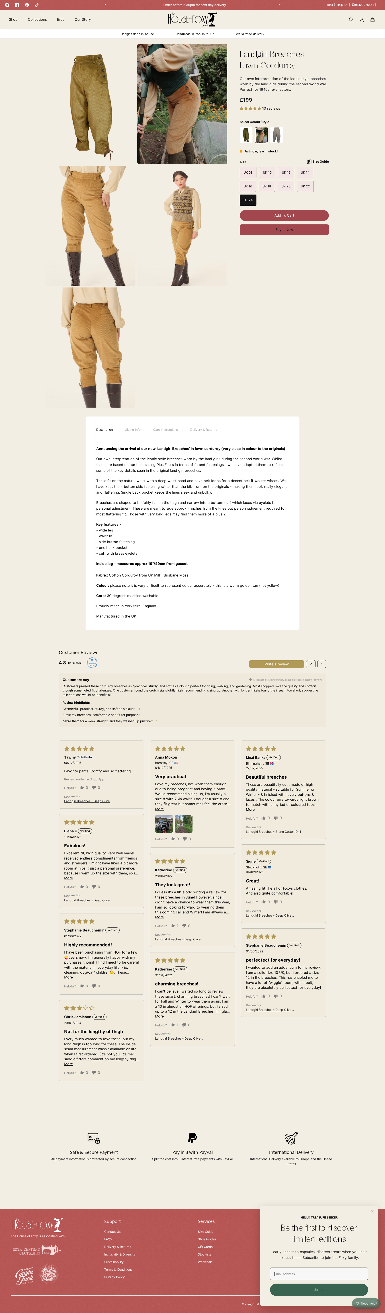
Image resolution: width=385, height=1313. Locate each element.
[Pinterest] (27, 5)
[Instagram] (7, 5)
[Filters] (310, 664)
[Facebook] (17, 5)
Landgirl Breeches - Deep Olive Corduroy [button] (87, 801)
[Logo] (192, 19)
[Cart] (372, 20)
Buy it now (284, 230)
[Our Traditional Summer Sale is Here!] (192, 5)
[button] (251, 108)
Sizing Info (133, 429)
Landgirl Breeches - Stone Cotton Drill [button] (273, 831)
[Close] (372, 1211)
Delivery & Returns (203, 429)
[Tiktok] (37, 5)
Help (340, 4)
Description (104, 429)
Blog (330, 4)
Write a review (277, 664)
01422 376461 (364, 4)
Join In (319, 1290)
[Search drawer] (351, 20)
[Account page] (361, 20)
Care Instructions (165, 429)
